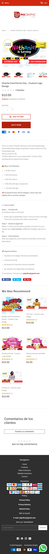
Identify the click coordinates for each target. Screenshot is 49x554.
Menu (7, 3)
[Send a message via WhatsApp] (43, 548)
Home (4, 30)
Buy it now (16, 125)
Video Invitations (24, 470)
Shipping (5, 99)
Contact (24, 476)
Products (24, 467)
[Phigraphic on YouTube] (30, 539)
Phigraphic (18, 545)
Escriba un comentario (24, 431)
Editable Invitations (24, 473)
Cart (45, 3)
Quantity (5, 105)
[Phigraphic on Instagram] (26, 539)
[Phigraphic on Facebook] (18, 539)
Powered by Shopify (31, 545)
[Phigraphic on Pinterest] (22, 539)
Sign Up (43, 528)
